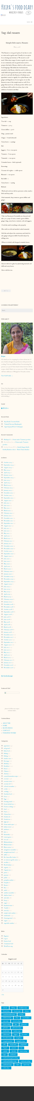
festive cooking (6, 1024)
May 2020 (7, 564)
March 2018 (7, 627)
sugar (5, 903)
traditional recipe (7, 1064)
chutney (6, 774)
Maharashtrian (8, 842)
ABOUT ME (6, 723)
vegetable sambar (9, 923)
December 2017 (8, 635)
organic (6, 867)
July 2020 (6, 559)
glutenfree (5, 1028)
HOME (5, 726)
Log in (6, 939)
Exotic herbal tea (9, 804)
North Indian (7, 865)
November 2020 (8, 549)
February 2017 (8, 660)
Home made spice (9, 824)
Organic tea (7, 870)
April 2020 (7, 566)
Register (6, 936)
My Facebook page (7, 676)
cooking (6, 791)
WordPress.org (8, 946)
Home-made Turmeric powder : (22, 440)
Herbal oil (7, 817)
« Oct (2, 995)
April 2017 (7, 655)
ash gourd (7, 748)
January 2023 (8, 490)
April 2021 (7, 536)
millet (5, 855)
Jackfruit (6, 829)
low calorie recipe (7, 1038)
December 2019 (8, 576)
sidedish (5, 1051)
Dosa (5, 797)
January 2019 (8, 602)
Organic (5, 1048)
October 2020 (8, 551)
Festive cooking (8, 807)
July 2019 (6, 587)
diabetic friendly (7, 1018)
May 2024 (7, 470)
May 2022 (7, 508)
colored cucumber (9, 786)
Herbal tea (7, 819)
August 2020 (8, 556)
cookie (6, 789)
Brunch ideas (6, 1011)
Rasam (6, 885)
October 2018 (8, 609)
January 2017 (8, 663)
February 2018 (8, 630)
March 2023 (7, 485)
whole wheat (6, 1068)
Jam (5, 832)
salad (5, 890)
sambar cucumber (9, 893)
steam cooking (23, 1051)
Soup (5, 900)
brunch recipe (17, 1011)
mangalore (18, 1038)
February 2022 (8, 513)
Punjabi (6, 883)
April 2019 (7, 594)
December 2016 (8, 665)
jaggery (15, 1034)
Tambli (6, 908)
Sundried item (8, 905)
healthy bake (6, 1031)
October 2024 (8, 462)
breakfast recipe (23, 1008)
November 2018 (8, 607)
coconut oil (7, 784)
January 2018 (8, 632)
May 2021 (7, 533)
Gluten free (7, 814)
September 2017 (8, 642)
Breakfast (6, 766)
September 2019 (8, 582)
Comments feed (8, 944)
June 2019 (7, 589)
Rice (5, 888)
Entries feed (7, 941)
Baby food (7, 751)
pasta (5, 873)
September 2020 (8, 554)
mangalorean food (9, 852)
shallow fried (7, 895)
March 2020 (7, 569)
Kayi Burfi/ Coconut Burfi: (12, 422)
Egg (5, 799)
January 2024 (8, 475)
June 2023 (7, 480)
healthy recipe (17, 1031)
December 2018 (8, 604)
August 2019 (8, 584)
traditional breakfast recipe (9, 1061)
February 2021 (8, 541)
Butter (6, 769)
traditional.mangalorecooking (10, 1058)
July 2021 (6, 528)
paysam (6, 875)
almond (5, 1008)
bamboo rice (7, 759)
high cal (6, 822)
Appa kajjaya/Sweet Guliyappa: (13, 427)
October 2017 (8, 640)
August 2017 (8, 645)
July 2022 (6, 503)
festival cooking (16, 1021)
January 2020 (8, 574)
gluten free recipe (17, 1028)
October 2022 (8, 495)
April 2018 (7, 625)
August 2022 (8, 500)
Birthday (6, 764)
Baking (6, 753)
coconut (6, 779)
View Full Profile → (7, 376)
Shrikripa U (7, 440)
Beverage (6, 761)
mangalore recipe (21, 1041)
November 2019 (8, 579)
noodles (6, 862)
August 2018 (8, 614)
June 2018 (7, 620)
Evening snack (8, 802)
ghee (16, 1024)
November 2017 (8, 637)
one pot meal (13, 1044)
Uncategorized (8, 918)
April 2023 (7, 483)
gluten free (24, 1024)
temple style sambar (10, 913)
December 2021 (8, 518)
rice (21, 1048)
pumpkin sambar (8, 880)
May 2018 (7, 622)
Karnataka (7, 835)
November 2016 (8, 668)
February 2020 (8, 571)
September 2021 (8, 523)
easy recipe (5, 1021)
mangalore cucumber (10, 850)
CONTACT (6, 730)
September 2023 (8, 478)
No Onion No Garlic (10, 857)
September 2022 (8, 498)
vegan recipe (26, 1064)
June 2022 (7, 505)
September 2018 (8, 612)
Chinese (6, 771)
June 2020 (7, 561)
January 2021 (8, 544)
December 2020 (8, 546)
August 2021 (8, 526)
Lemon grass (7, 837)
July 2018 (6, 617)
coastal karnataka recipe (11, 776)
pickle (5, 878)
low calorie (24, 1034)
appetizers (7, 746)
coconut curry (8, 781)
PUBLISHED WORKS (9, 733)
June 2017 (7, 650)
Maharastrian (8, 845)
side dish (6, 898)
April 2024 (7, 473)
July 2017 (6, 647)
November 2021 (8, 521)
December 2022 (8, 493)
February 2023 (8, 488)
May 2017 (7, 652)
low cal (6, 840)
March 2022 (7, 511)
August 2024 (8, 468)
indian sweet (6, 1034)
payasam (14, 1048)
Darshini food (8, 794)
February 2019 (8, 599)
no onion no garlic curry (11, 860)
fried (5, 809)
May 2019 (7, 592)
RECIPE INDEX (7, 728)
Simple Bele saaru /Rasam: (17, 43)
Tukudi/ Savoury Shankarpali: (13, 424)
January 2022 (8, 516)
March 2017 (7, 658)
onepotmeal (23, 1044)
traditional (7, 916)
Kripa (3, 356)
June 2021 (7, 531)
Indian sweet (7, 827)
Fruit (5, 812)
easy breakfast (26, 1018)
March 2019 (7, 597)
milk (4, 1044)
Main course (7, 847)
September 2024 (8, 465)
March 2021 (7, 538)
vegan (5, 921)
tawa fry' (6, 910)
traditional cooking (25, 1061)
